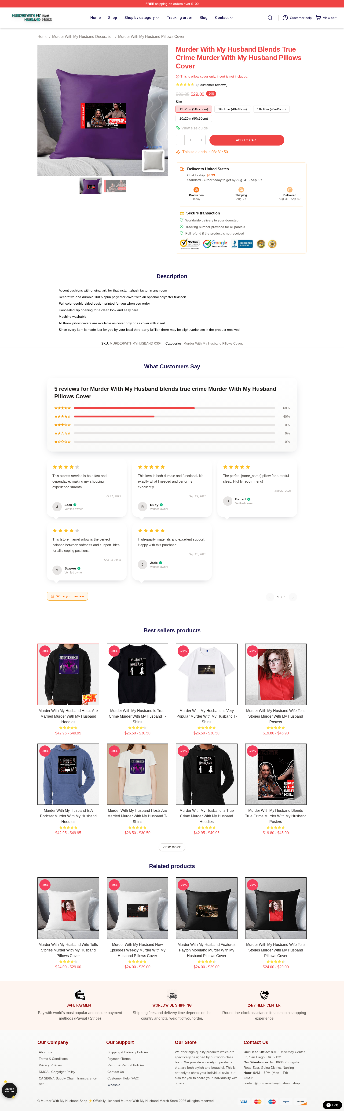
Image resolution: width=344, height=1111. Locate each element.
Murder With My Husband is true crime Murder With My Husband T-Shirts (137, 716)
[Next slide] (161, 110)
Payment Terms (119, 1059)
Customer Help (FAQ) (123, 1078)
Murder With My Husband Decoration (82, 37)
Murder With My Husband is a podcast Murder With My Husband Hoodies (68, 816)
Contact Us (115, 1072)
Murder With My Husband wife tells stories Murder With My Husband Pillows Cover (68, 950)
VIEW (68, 700)
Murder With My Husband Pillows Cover (151, 37)
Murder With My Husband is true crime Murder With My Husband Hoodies (206, 816)
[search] (270, 17)
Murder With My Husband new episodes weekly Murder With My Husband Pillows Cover (137, 950)
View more (172, 847)
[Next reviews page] (293, 597)
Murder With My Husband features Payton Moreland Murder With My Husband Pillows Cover (206, 950)
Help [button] (335, 1105)
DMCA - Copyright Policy (57, 1072)
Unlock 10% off (9, 1090)
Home (42, 37)
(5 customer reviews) (211, 85)
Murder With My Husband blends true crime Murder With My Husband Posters (276, 816)
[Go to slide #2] (115, 186)
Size (179, 101)
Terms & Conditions (53, 1059)
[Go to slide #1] (91, 186)
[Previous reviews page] (270, 597)
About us (45, 1052)
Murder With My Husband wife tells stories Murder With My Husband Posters (275, 716)
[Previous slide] (45, 110)
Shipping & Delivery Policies (127, 1052)
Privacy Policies (50, 1065)
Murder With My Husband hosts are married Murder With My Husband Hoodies (68, 716)
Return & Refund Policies (125, 1065)
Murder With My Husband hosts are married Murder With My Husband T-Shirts (137, 816)
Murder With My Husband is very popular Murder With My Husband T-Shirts (206, 716)
